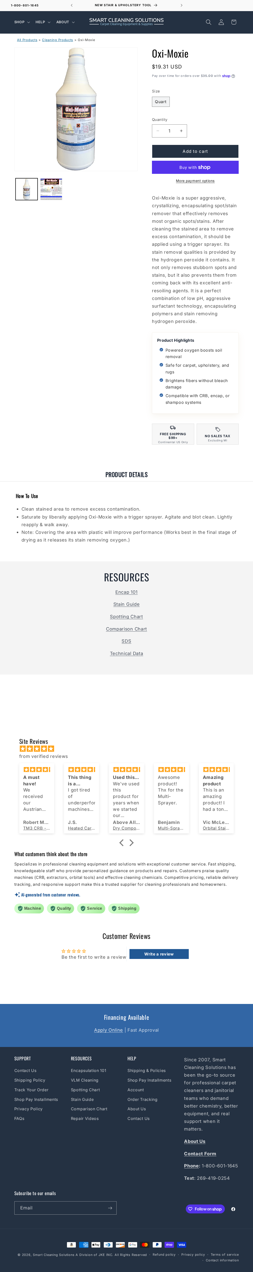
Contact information (222, 1260)
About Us (136, 1108)
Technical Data (126, 653)
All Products (27, 40)
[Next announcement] (181, 5)
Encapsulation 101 (88, 1070)
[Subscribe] (110, 1208)
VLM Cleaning (85, 1080)
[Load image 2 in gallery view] (51, 189)
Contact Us (25, 1070)
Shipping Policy (29, 1080)
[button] (21, 21)
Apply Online (108, 1030)
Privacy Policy (28, 1108)
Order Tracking (142, 1099)
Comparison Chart (126, 629)
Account (135, 1089)
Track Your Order (31, 1089)
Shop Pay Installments (36, 1099)
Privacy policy (193, 1254)
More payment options (195, 181)
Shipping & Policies (146, 1070)
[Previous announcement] (71, 5)
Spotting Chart (126, 616)
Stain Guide (126, 604)
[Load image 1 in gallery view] (26, 189)
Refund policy (164, 1254)
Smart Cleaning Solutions (53, 1255)
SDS (126, 641)
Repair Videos (85, 1118)
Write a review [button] (159, 954)
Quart (161, 101)
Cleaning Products (57, 40)
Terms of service (225, 1254)
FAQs (19, 1118)
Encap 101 (126, 592)
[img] (129, 748)
